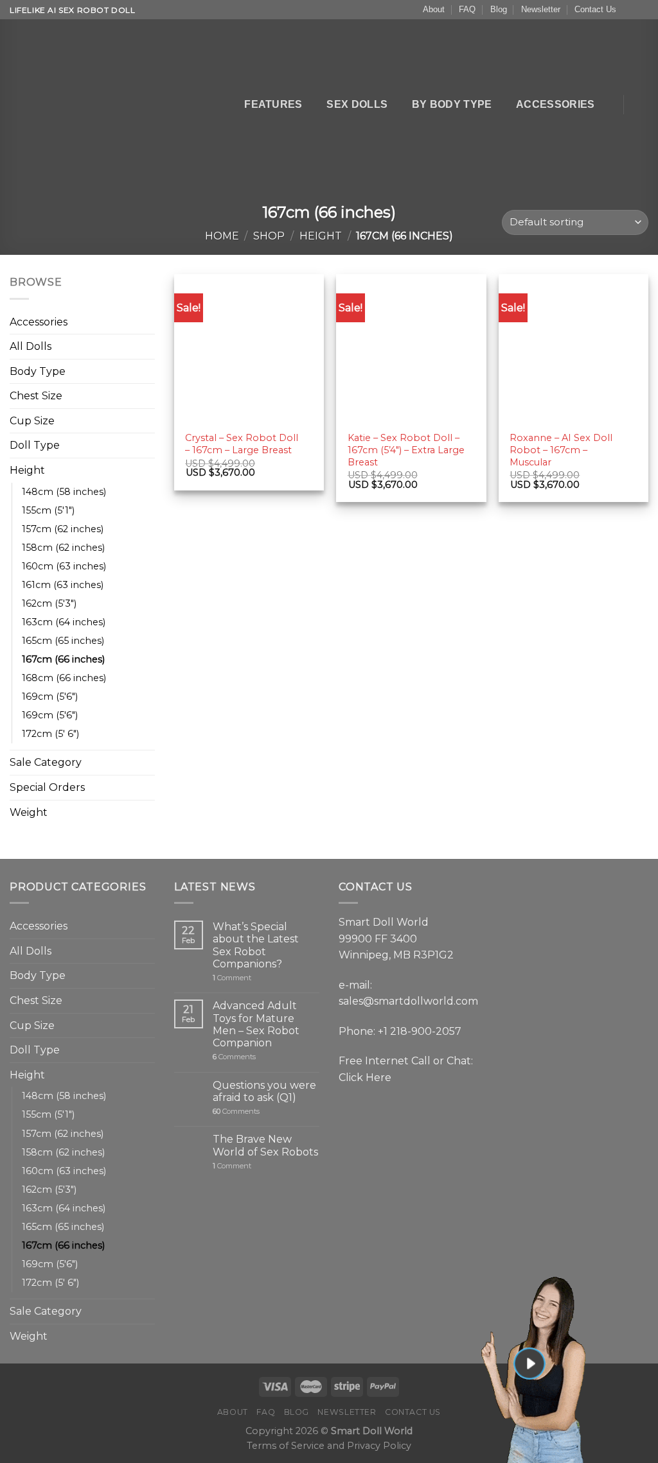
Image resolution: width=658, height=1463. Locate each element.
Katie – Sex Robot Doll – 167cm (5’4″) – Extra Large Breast (406, 449)
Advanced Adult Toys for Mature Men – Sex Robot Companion (256, 1024)
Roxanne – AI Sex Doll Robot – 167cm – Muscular (561, 449)
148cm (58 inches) (64, 492)
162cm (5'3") (49, 603)
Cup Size (32, 421)
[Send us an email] (630, 10)
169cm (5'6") (50, 696)
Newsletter (540, 9)
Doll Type (35, 445)
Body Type (38, 371)
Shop (269, 236)
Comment (232, 978)
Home (222, 236)
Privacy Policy (379, 1445)
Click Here (365, 1077)
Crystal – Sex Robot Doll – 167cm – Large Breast (241, 444)
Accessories (555, 104)
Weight (29, 812)
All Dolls (30, 346)
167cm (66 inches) (63, 659)
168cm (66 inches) (64, 678)
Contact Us (595, 9)
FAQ (467, 9)
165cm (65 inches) (63, 640)
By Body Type (452, 104)
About (434, 9)
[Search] (224, 104)
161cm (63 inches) (62, 585)
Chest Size (36, 396)
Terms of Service (286, 1445)
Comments (234, 1057)
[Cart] (642, 105)
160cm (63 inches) (64, 566)
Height (320, 236)
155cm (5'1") (48, 510)
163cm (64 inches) (63, 622)
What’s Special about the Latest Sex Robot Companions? (256, 945)
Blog (498, 9)
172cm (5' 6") (50, 734)
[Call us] (642, 10)
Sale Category (46, 762)
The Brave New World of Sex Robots (265, 1145)
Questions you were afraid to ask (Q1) (264, 1091)
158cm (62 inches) (63, 547)
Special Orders (47, 787)
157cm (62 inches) (62, 529)
